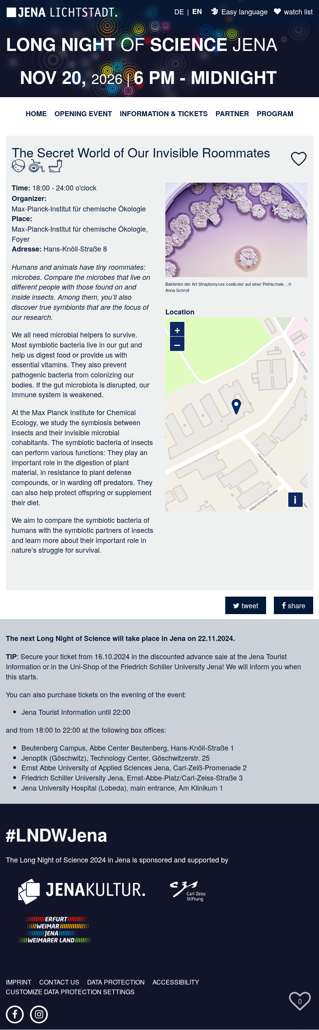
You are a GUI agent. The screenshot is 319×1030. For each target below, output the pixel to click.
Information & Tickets (164, 114)
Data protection (116, 982)
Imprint (19, 982)
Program (275, 114)
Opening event (83, 114)
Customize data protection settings (70, 992)
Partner (232, 114)
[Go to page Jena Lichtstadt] (61, 11)
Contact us (59, 982)
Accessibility (175, 982)
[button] (245, 605)
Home (36, 114)
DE (179, 11)
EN (197, 11)
